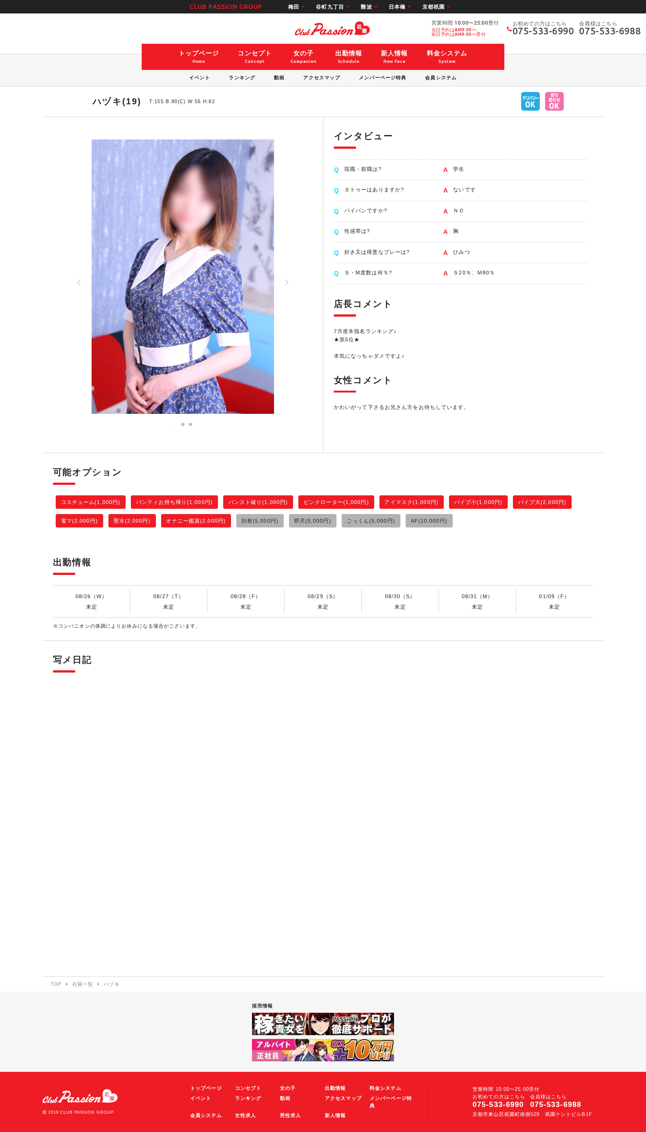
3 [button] (190, 424)
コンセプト (248, 1088)
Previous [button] (78, 285)
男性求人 (290, 1115)
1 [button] (175, 424)
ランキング (248, 1098)
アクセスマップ (343, 1098)
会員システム (206, 1115)
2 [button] (183, 424)
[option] (183, 276)
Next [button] (287, 285)
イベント (200, 1098)
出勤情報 (335, 1088)
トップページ (206, 1088)
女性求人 (245, 1115)
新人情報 (335, 1115)
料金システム (386, 1088)
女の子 (288, 1088)
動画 (285, 1098)
